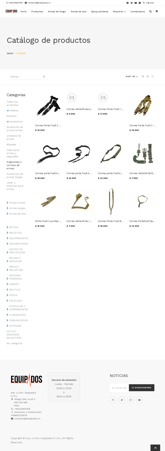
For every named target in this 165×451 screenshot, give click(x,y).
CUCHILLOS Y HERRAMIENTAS (17, 308)
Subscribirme (142, 388)
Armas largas (17, 208)
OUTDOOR (15, 325)
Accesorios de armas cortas (15, 129)
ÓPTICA (13, 227)
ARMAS (14, 110)
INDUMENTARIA (17, 243)
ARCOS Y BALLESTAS (16, 268)
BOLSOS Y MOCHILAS (15, 260)
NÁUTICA (14, 289)
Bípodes (11, 144)
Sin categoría (14, 343)
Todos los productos (13, 103)
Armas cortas (17, 202)
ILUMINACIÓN (17, 314)
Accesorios (16, 121)
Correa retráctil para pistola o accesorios (90, 109)
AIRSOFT (14, 284)
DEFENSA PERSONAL (15, 277)
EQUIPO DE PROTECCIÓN (17, 251)
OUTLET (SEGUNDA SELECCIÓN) (14, 334)
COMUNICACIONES (17, 320)
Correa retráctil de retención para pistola (90, 221)
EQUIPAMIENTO (17, 238)
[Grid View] (143, 76)
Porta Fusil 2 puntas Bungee (51, 221)
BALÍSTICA (15, 232)
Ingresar (150, 3)
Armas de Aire (17, 213)
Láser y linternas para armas (15, 186)
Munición (12, 116)
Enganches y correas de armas (14, 165)
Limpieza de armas (14, 137)
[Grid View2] (148, 76)
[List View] (152, 76)
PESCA (13, 295)
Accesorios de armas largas (15, 175)
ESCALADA (15, 300)
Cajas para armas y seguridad (13, 153)
